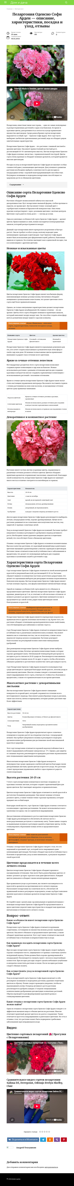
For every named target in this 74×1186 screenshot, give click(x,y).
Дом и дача (19, 2)
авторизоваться (51, 1167)
